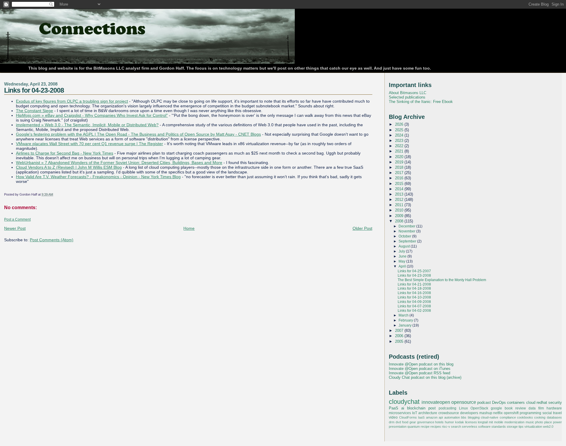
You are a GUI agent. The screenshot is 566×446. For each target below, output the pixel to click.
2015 (399, 183)
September (408, 241)
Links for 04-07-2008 (414, 306)
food (405, 422)
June (403, 256)
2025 (399, 130)
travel (557, 413)
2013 (399, 194)
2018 (399, 167)
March (404, 315)
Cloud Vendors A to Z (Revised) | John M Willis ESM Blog (69, 167)
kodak (459, 422)
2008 (399, 221)
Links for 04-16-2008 (414, 293)
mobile (498, 422)
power (557, 422)
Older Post (362, 228)
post (432, 408)
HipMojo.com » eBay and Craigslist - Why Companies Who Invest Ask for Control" (92, 115)
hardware (554, 408)
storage (512, 426)
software (484, 426)
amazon (431, 417)
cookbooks (525, 417)
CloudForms (408, 417)
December (407, 226)
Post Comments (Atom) (51, 239)
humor (449, 422)
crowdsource (448, 413)
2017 (399, 172)
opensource (463, 402)
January (405, 325)
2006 (399, 336)
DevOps (499, 402)
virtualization (533, 426)
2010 (399, 210)
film (541, 408)
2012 (399, 199)
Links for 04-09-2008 (414, 302)
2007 (399, 330)
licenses (471, 422)
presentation (398, 426)
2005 (399, 341)
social (547, 413)
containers (516, 402)
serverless (469, 426)
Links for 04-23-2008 (34, 90)
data (532, 408)
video (393, 417)
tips (521, 426)
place (548, 422)
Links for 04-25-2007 (414, 271)
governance (425, 422)
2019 (399, 162)
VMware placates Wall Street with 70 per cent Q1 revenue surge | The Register (89, 143)
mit (491, 422)
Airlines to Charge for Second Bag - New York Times (64, 153)
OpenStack (479, 408)
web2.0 (548, 426)
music (530, 422)
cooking (539, 417)
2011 (399, 205)
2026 (399, 124)
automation (452, 417)
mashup (485, 413)
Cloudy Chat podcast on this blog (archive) (425, 377)
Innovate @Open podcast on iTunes (419, 368)
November (407, 231)
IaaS (421, 417)
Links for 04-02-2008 (414, 310)
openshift (511, 413)
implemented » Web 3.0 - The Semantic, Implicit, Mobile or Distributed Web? (87, 124)
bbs (463, 417)
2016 (399, 178)
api (441, 417)
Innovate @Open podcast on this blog (421, 364)
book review (515, 408)
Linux (463, 408)
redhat (542, 402)
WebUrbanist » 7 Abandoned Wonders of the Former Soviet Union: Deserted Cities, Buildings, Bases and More (119, 162)
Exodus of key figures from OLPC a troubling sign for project (72, 101)
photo (539, 422)
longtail (483, 422)
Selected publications (407, 97)
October (405, 236)
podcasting (447, 408)
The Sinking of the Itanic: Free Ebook (421, 101)
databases (554, 417)
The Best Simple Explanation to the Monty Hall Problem (442, 280)
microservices (400, 413)
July (402, 251)
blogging (474, 417)
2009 (399, 216)
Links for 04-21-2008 (414, 284)
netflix (498, 413)
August (405, 246)
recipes (435, 426)
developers (469, 413)
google (496, 408)
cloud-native (489, 417)
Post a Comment (17, 219)
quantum (413, 426)
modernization (514, 422)
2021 (399, 151)
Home (189, 228)
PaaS (393, 408)
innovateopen (436, 402)
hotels (439, 422)
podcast (484, 402)
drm (391, 422)
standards (498, 426)
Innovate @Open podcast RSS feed (419, 373)
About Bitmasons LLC (407, 93)
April (403, 266)
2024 (399, 135)
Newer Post (15, 228)
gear (412, 422)
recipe (425, 426)
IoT (414, 413)
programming (530, 413)
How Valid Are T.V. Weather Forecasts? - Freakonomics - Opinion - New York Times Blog (98, 176)
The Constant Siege (34, 110)
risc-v (446, 426)
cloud (530, 402)
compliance (508, 417)
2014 (399, 189)
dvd (398, 422)
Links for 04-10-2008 (414, 297)
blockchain (416, 408)
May (402, 261)
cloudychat (404, 401)
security (555, 402)
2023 (399, 140)
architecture (427, 413)
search (456, 426)
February (406, 320)
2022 (399, 146)
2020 (399, 157)
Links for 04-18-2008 (414, 288)
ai (402, 408)
